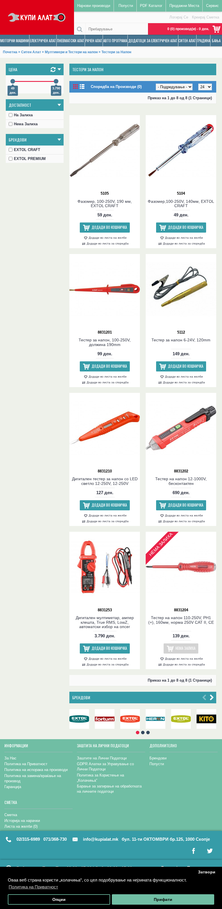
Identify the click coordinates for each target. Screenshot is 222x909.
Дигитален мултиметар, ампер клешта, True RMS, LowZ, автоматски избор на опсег (105, 622)
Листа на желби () (21, 826)
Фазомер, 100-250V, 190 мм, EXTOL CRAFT (104, 203)
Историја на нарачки (22, 820)
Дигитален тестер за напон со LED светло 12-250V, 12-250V (105, 480)
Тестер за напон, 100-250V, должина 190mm (105, 342)
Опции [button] (59, 899)
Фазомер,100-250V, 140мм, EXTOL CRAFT (181, 203)
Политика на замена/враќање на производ (32, 778)
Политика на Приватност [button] (33, 886)
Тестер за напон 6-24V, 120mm (180, 340)
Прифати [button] (163, 899)
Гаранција (12, 787)
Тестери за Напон (116, 52)
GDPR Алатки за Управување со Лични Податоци (105, 766)
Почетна (10, 52)
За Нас (10, 758)
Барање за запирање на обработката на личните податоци (109, 789)
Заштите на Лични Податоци (102, 758)
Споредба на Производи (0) (116, 86)
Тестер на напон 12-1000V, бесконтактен (181, 480)
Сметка (10, 815)
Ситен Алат (31, 52)
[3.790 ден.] (56, 81)
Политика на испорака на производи (36, 770)
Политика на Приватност (25, 764)
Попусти (156, 764)
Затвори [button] (206, 872)
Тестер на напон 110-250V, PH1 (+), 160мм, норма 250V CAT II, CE (181, 619)
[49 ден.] (12, 81)
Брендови (81, 697)
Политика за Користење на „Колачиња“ (100, 778)
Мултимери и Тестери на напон (71, 52)
